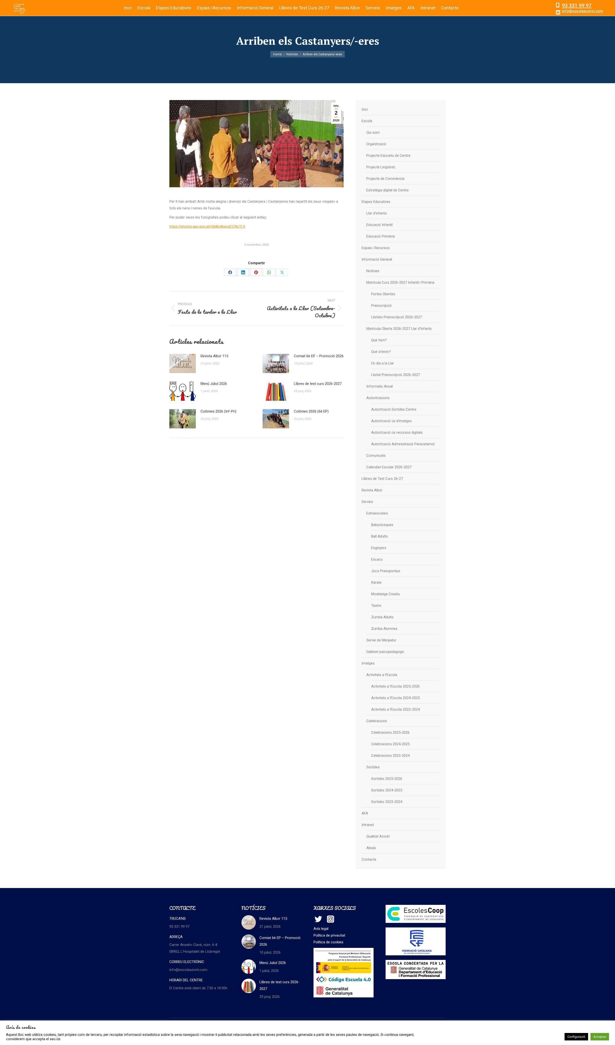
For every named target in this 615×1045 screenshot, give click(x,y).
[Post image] (182, 363)
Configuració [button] (576, 1037)
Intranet (368, 825)
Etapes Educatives (376, 202)
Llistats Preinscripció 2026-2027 (396, 317)
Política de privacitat (329, 935)
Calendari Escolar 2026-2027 (389, 467)
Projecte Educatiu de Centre (388, 155)
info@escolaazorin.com (582, 11)
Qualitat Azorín (378, 836)
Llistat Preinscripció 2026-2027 (395, 375)
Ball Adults (379, 536)
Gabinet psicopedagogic (385, 652)
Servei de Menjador (381, 640)
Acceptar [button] (599, 1037)
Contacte (369, 859)
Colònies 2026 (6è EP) (311, 411)
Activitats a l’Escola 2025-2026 (395, 686)
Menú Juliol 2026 (214, 384)
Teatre (376, 605)
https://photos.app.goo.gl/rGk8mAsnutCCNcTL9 (207, 226)
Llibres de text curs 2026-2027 (318, 384)
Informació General (377, 259)
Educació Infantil (379, 225)
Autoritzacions (378, 398)
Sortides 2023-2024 (386, 802)
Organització (376, 144)
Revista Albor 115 (214, 356)
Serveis (367, 502)
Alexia (371, 848)
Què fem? (379, 340)
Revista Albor (372, 490)
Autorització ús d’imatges (391, 421)
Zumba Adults (382, 617)
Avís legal (321, 928)
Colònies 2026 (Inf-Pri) (218, 411)
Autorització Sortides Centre (393, 409)
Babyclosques (382, 525)
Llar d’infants (376, 213)
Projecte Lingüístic (380, 167)
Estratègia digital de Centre (387, 190)
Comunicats (376, 455)
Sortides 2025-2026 (386, 778)
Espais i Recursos (376, 248)
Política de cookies (328, 942)
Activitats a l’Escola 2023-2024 (395, 709)
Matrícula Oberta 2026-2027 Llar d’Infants (399, 328)
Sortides (373, 767)
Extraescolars (377, 513)
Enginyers (378, 548)
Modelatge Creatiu (385, 594)
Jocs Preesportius (385, 571)
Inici (365, 109)
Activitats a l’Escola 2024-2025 (395, 698)
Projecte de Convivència (385, 178)
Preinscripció (381, 305)
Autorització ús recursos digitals (397, 432)
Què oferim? (381, 352)
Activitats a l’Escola (381, 675)
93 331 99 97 (576, 5)
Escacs (377, 559)
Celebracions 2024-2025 (390, 744)
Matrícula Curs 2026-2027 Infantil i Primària (400, 282)
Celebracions (376, 721)
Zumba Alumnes (384, 628)
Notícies (372, 271)
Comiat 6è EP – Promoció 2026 (319, 356)
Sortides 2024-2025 (386, 790)
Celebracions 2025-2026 (390, 732)
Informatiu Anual (379, 386)
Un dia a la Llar (382, 363)
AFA (365, 813)
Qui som (373, 132)
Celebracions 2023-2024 (390, 755)
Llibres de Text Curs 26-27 (382, 478)
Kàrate (376, 582)
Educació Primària (380, 236)
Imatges (368, 663)
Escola (367, 121)
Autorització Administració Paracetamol (403, 444)
